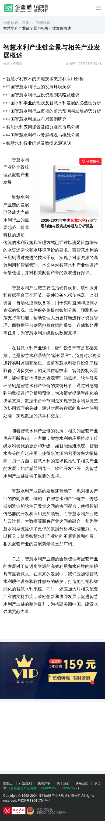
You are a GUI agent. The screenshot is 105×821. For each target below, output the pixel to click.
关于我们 (63, 783)
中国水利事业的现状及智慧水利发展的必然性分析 (53, 103)
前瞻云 (8, 783)
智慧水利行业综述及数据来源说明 (38, 143)
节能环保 (43, 22)
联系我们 (81, 783)
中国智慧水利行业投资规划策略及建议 (42, 94)
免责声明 (44, 783)
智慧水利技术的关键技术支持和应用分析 (45, 78)
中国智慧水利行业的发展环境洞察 (38, 86)
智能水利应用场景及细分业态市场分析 (42, 127)
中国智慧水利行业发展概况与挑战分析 (42, 135)
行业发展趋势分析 (41, 8)
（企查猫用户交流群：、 (33, 787)
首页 (26, 22)
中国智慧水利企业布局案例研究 (36, 119)
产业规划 (25, 783)
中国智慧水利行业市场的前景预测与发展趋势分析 (53, 111)
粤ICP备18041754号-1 (34, 800)
